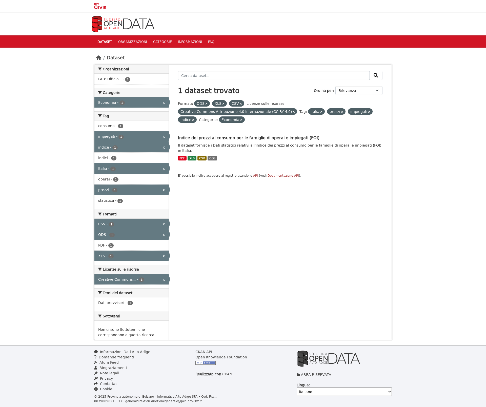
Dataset (104, 41)
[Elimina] (206, 103)
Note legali (109, 373)
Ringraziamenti (112, 367)
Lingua (303, 385)
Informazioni (190, 41)
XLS (192, 158)
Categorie (162, 41)
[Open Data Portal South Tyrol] (123, 23)
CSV (202, 158)
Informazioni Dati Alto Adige (124, 351)
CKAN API (203, 351)
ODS (212, 158)
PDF (182, 158)
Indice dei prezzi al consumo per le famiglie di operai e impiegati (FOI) (248, 137)
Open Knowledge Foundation (221, 357)
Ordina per (323, 90)
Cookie (105, 389)
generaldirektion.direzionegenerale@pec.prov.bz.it (163, 401)
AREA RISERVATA (316, 374)
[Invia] (375, 75)
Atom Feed (108, 362)
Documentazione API (283, 175)
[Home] (98, 57)
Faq (211, 41)
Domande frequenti (116, 357)
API (255, 175)
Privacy (106, 378)
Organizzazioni (132, 41)
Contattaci (108, 383)
